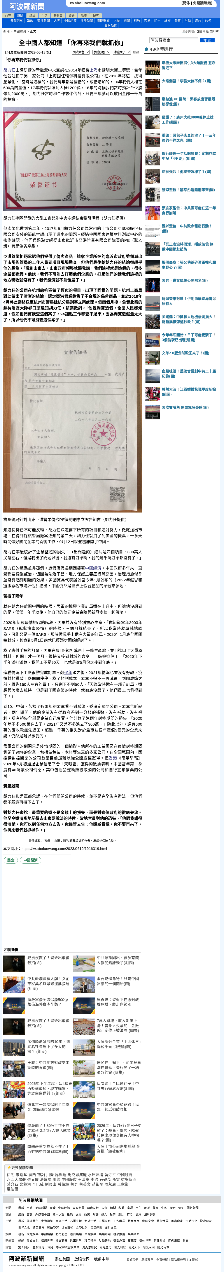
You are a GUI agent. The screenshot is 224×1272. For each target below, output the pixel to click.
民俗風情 (174, 1240)
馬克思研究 (89, 1247)
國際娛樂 (90, 1234)
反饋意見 (147, 1259)
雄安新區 (128, 1180)
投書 (113, 1214)
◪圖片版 (202, 31)
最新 (16, 20)
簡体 (186, 3)
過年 (68, 673)
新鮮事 (58, 15)
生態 (188, 20)
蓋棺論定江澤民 (43, 1247)
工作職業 (119, 1221)
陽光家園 (149, 1247)
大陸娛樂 (32, 1234)
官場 (147, 20)
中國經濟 (70, 20)
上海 (93, 70)
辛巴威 (38, 1184)
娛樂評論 (105, 1234)
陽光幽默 (120, 1247)
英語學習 (53, 1227)
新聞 (20, 15)
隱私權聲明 (178, 1259)
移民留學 (90, 1240)
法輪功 (45, 1180)
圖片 (111, 25)
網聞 (127, 20)
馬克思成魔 (77, 1175)
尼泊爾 (12, 1189)
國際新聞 (86, 20)
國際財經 (103, 20)
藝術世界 (162, 1221)
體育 (178, 20)
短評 (96, 1214)
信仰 (208, 20)
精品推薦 (119, 1234)
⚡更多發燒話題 (20, 1167)
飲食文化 (32, 1240)
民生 (157, 20)
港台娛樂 (76, 1234)
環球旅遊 (160, 1240)
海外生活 (90, 1221)
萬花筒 (132, 1240)
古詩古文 (191, 1221)
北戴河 (25, 1184)
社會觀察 (61, 1240)
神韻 (41, 1175)
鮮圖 (186, 1240)
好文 (104, 1214)
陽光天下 (134, 1247)
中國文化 (148, 1221)
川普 (50, 1175)
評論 (32, 15)
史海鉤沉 (47, 1221)
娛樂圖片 (134, 1234)
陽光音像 (163, 1247)
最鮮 (21, 1240)
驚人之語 (59, 1214)
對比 (121, 1214)
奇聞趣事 (119, 1240)
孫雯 (116, 1180)
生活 (44, 15)
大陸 (57, 20)
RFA (66, 840)
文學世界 (82, 1227)
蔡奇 (74, 1184)
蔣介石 (12, 1184)
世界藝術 (67, 1227)
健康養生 (32, 1221)
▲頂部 (193, 1259)
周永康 (110, 1184)
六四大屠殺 (16, 1180)
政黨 (87, 1214)
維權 (167, 20)
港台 (198, 20)
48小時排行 (161, 49)
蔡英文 (85, 1184)
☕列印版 (188, 31)
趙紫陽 (97, 1184)
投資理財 (206, 1221)
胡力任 (9, 70)
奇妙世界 (145, 1240)
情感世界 (47, 1240)
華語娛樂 (47, 1234)
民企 (10, 860)
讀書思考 (38, 1227)
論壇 (84, 15)
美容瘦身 (177, 1221)
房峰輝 (63, 1184)
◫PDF (214, 31)
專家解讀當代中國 (68, 1247)
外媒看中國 (42, 1214)
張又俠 (33, 1180)
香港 (113, 758)
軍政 (30, 20)
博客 (96, 15)
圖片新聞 (193, 1207)
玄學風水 (105, 1221)
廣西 (32, 1175)
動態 (70, 1214)
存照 (130, 1214)
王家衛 (123, 1184)
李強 (94, 1180)
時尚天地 (105, 1240)
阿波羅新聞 (27, 6)
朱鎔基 (21, 1175)
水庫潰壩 (95, 1175)
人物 (117, 20)
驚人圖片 (24, 1247)
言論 (30, 1214)
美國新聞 (43, 20)
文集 (79, 1214)
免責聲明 (162, 1259)
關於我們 (132, 1259)
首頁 (8, 15)
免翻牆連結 (202, 3)
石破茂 (105, 1180)
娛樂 (72, 15)
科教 (137, 20)
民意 (138, 1214)
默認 (136, 52)
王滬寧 (83, 1180)
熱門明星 (61, 1234)
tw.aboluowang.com (87, 3)
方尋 (47, 840)
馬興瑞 (60, 1175)
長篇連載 (96, 1227)
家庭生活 (61, 1221)
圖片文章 (111, 1227)
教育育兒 (134, 1221)
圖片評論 (150, 1214)
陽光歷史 (105, 1247)
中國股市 (69, 1180)
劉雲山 (50, 1184)
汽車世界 (76, 1240)
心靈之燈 (76, 1221)
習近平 (110, 1175)
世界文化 (24, 1227)
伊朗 (10, 1175)
